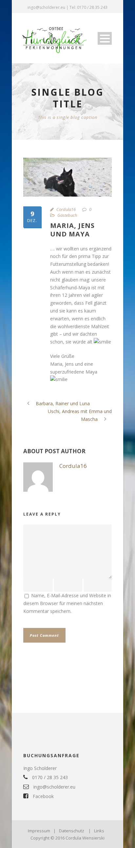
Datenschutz (71, 831)
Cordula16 (66, 209)
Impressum (39, 831)
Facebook (42, 796)
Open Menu (105, 38)
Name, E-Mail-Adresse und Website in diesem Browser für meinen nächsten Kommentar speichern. (67, 603)
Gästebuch (67, 215)
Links (99, 831)
